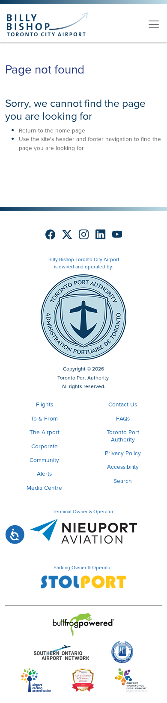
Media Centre (44, 487)
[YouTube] (117, 234)
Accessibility (123, 466)
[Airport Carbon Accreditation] (35, 681)
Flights (44, 404)
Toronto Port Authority (123, 435)
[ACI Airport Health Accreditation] (122, 654)
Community (44, 460)
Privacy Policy (123, 453)
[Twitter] (67, 234)
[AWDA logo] (130, 681)
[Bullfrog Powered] (84, 626)
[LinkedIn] (100, 234)
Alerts (44, 473)
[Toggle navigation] (153, 24)
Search (122, 481)
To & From (44, 418)
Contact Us (122, 404)
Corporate (44, 446)
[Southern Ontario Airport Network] (62, 654)
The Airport (45, 432)
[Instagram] (83, 234)
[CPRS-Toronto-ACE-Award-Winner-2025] (82, 681)
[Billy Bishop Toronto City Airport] (47, 24)
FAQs (123, 418)
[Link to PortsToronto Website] (83, 316)
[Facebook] (50, 234)
